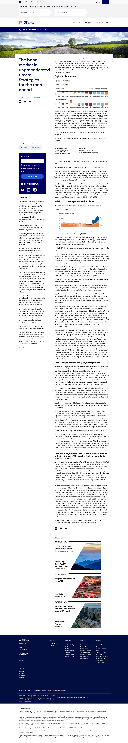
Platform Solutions (69, 654)
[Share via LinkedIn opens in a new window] (20, 101)
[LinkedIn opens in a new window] (29, 190)
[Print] (30, 101)
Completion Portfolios (85, 654)
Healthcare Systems (69, 650)
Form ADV (86, 697)
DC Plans (67, 648)
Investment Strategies (70, 645)
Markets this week (47, 690)
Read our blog (36, 690)
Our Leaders (22, 675)
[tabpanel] (64, 11)
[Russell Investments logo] (27, 23)
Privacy (71, 697)
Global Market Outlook (101, 652)
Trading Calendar (100, 654)
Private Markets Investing (101, 658)
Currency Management (85, 650)
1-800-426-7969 (54, 643)
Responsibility (22, 677)
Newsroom (21, 679)
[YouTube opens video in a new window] (22, 190)
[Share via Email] (25, 101)
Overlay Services (84, 648)
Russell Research (99, 660)
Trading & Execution (85, 652)
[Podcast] (35, 190)
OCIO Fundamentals (100, 643)
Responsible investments (59, 690)
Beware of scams (78, 697)
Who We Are (22, 671)
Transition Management (85, 646)
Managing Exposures (101, 646)
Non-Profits (67, 652)
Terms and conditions (62, 697)
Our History (21, 673)
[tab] (25, 2)
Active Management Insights (102, 656)
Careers (20, 681)
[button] (34, 12)
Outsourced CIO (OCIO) (70, 643)
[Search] (107, 22)
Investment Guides (100, 645)
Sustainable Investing (70, 656)
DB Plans (67, 646)
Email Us (52, 645)
